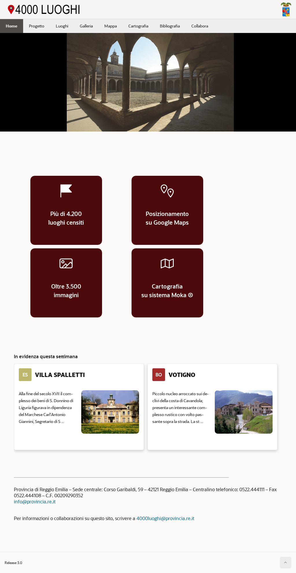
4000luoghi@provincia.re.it (165, 518)
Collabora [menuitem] (199, 26)
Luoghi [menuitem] (62, 26)
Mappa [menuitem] (110, 26)
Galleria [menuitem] (86, 26)
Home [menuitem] (11, 26)
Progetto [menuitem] (36, 26)
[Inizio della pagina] (285, 562)
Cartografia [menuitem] (138, 26)
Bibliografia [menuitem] (170, 26)
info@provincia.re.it (35, 501)
